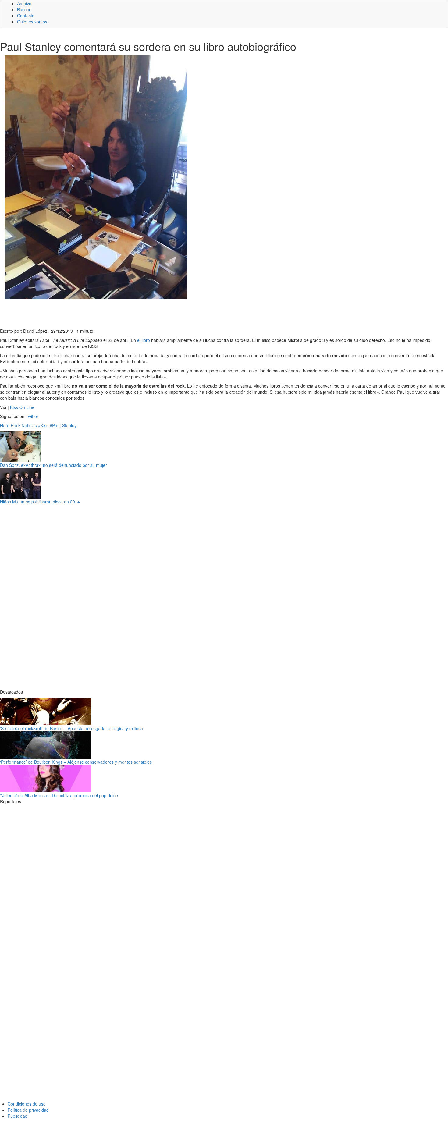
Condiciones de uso (27, 1104)
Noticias (29, 425)
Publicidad (17, 1116)
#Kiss (43, 425)
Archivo (24, 3)
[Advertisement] (149, 313)
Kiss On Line (22, 407)
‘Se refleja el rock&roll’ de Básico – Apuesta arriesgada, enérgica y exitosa (71, 728)
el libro (143, 340)
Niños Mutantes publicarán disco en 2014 (40, 502)
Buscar (23, 9)
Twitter (32, 416)
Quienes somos (32, 22)
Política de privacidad (28, 1110)
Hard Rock (10, 425)
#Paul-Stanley (63, 425)
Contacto (25, 15)
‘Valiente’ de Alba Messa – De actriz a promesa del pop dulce (59, 795)
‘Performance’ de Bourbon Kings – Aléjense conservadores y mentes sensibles (76, 762)
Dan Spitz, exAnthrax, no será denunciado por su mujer (53, 465)
